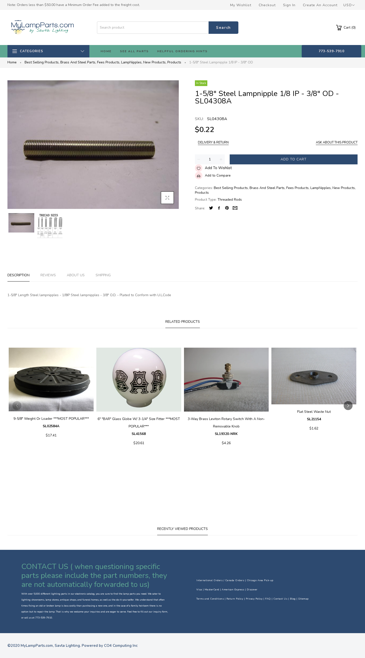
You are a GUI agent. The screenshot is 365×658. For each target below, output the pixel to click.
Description (18, 275)
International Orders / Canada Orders (220, 580)
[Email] (235, 208)
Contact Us (280, 599)
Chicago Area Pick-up (260, 580)
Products (174, 62)
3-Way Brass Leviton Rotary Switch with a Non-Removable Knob (226, 426)
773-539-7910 (331, 51)
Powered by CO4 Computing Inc (110, 645)
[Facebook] (219, 208)
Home (12, 62)
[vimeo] (226, 208)
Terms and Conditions (210, 599)
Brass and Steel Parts (78, 62)
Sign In (289, 5)
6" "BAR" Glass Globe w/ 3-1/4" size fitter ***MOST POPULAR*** (139, 426)
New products (154, 62)
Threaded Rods (230, 199)
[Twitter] (211, 208)
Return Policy (234, 599)
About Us (76, 275)
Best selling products (42, 62)
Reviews (48, 275)
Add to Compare (218, 175)
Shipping (103, 275)
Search (223, 27)
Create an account (320, 5)
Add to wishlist (218, 167)
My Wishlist (240, 5)
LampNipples (131, 62)
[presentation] (16, 405)
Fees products (108, 62)
